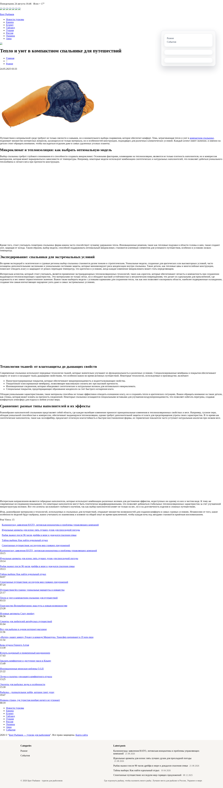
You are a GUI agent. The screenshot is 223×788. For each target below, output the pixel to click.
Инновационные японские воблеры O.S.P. (22, 668)
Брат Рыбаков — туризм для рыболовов (29, 735)
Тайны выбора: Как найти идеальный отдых (25, 540)
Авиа (9, 38)
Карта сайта (82, 735)
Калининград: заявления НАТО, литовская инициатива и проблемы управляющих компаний (50, 525)
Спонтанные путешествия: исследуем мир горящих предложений (36, 545)
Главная (10, 58)
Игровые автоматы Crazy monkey (17, 613)
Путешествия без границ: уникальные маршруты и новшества (32, 590)
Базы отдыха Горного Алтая (14, 645)
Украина (10, 36)
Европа (10, 22)
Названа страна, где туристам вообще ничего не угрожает (30, 700)
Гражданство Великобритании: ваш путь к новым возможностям (33, 605)
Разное (9, 63)
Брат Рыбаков (7, 14)
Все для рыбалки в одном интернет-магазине (23, 629)
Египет (10, 25)
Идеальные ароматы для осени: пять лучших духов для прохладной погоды (41, 530)
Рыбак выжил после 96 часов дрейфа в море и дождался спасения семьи (39, 535)
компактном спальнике (202, 138)
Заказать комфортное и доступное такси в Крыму (25, 660)
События (10, 730)
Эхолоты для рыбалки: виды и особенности (22, 684)
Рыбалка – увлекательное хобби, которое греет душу (27, 692)
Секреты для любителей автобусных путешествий (26, 621)
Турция (10, 30)
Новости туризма (15, 19)
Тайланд (10, 27)
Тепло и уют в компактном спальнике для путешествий (29, 597)
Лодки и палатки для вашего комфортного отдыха (26, 676)
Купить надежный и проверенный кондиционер (25, 653)
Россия (9, 33)
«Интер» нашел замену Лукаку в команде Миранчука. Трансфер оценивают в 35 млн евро (46, 637)
